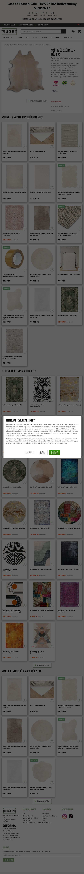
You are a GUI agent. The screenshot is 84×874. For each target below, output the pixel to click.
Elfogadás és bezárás (54, 452)
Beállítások (29, 452)
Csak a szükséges (42, 452)
